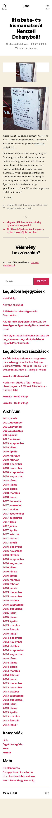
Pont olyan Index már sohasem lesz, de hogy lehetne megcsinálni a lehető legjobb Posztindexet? (26, 339)
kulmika (7, 376)
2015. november (12, 596)
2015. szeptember (14, 604)
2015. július (9, 612)
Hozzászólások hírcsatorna (19, 776)
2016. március (11, 579)
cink (45, 205)
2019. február (11, 459)
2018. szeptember (14, 472)
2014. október (11, 646)
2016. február (11, 584)
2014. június (10, 662)
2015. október (11, 600)
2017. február (11, 538)
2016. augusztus (12, 563)
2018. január (10, 497)
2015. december (12, 592)
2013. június (10, 708)
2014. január (10, 679)
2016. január (10, 588)
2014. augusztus (12, 654)
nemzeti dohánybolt (16, 208)
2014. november (12, 641)
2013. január (10, 724)
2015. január (10, 633)
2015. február (11, 629)
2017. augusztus (12, 517)
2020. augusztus (13, 430)
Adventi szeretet (13, 304)
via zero (8, 197)
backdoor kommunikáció (30, 205)
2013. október (11, 691)
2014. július (9, 658)
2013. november (12, 687)
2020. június (10, 435)
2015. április (10, 621)
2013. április (10, 712)
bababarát (12, 205)
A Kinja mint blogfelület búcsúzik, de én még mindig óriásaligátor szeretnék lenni (26, 325)
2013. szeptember (14, 695)
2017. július (9, 521)
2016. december (12, 546)
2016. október (11, 555)
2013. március (11, 716)
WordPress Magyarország (18, 780)
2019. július (9, 447)
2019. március (11, 455)
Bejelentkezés (11, 768)
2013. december (12, 683)
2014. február (11, 675)
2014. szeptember (14, 650)
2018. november (12, 468)
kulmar (7, 752)
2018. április (10, 488)
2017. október (11, 509)
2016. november (12, 550)
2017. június (10, 526)
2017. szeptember (13, 513)
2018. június (10, 484)
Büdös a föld (21, 376)
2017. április (10, 530)
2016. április (10, 575)
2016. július (9, 567)
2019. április (10, 451)
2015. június (10, 617)
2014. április (10, 666)
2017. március (11, 534)
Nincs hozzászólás (28, 48)
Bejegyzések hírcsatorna (18, 772)
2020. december (13, 422)
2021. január (10, 418)
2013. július (9, 704)
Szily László (23, 44)
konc (26, 5)
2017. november (12, 505)
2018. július (9, 480)
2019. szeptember (13, 443)
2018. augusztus (12, 476)
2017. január (10, 542)
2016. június (10, 571)
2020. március (11, 439)
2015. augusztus (12, 608)
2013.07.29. (40, 44)
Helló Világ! (9, 298)
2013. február (11, 720)
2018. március (11, 492)
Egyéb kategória (12, 744)
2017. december (12, 501)
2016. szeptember (13, 559)
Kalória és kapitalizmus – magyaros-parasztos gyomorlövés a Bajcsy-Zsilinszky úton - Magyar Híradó (24, 362)
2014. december (12, 637)
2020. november (12, 426)
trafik (29, 208)
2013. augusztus (12, 699)
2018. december (12, 464)
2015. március (11, 625)
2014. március (11, 670)
